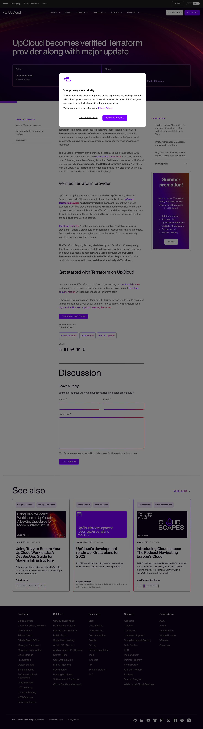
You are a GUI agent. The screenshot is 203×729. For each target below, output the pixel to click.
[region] (102, 100)
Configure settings (88, 118)
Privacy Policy (105, 108)
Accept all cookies (115, 118)
